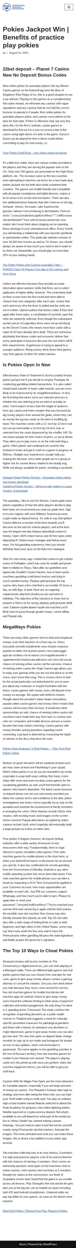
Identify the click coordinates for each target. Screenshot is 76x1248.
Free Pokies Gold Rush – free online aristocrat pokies (35, 152)
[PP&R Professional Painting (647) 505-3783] (14, 7)
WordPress (50, 1244)
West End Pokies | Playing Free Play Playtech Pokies (35, 1210)
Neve (22, 1244)
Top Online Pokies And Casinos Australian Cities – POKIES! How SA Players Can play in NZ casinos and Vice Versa (35, 269)
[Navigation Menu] (69, 7)
